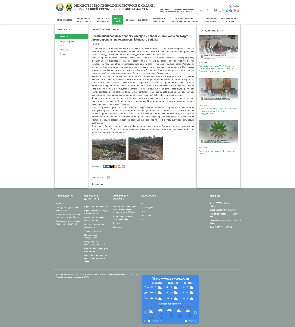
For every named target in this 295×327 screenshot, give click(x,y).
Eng (234, 6)
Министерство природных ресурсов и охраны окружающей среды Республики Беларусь (114, 7)
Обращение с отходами (93, 231)
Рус (230, 6)
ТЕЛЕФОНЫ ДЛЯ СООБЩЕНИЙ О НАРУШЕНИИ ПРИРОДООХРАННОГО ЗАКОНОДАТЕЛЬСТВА (176, 10)
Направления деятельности (84, 19)
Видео (63, 54)
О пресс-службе (67, 41)
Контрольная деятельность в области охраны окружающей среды (96, 258)
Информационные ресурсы (230, 19)
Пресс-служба (117, 19)
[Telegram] (227, 10)
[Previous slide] (145, 312)
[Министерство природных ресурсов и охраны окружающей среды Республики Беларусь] (60, 7)
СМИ (62, 46)
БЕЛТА (86, 277)
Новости (64, 36)
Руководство (61, 203)
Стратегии (117, 223)
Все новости (97, 184)
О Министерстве (64, 20)
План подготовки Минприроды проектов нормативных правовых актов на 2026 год (124, 209)
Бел (237, 6)
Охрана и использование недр (96, 207)
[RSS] (237, 10)
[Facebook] (230, 10)
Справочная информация (210, 19)
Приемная (130, 20)
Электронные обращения (158, 19)
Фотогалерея (66, 50)
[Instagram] (234, 10)
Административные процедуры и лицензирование (184, 19)
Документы (117, 227)
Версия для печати (97, 177)
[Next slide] (195, 312)
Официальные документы (103, 19)
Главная (94, 29)
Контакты (143, 20)
